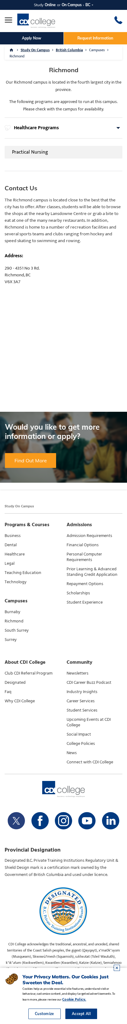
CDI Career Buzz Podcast (89, 682)
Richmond (14, 621)
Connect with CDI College (90, 762)
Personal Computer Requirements (84, 557)
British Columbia (69, 50)
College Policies (81, 743)
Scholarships (78, 593)
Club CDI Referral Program (28, 673)
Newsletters (77, 673)
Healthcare (15, 554)
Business (13, 536)
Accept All (81, 1013)
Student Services (82, 710)
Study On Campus (35, 50)
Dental (11, 545)
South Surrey (17, 630)
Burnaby (12, 612)
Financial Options (83, 545)
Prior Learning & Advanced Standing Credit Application (92, 571)
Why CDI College (20, 701)
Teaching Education (23, 573)
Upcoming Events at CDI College (89, 722)
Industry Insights (82, 692)
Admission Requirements (89, 536)
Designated (15, 682)
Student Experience (85, 602)
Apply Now (31, 38)
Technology (16, 582)
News (72, 753)
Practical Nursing (30, 152)
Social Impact (79, 734)
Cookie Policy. (74, 999)
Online (50, 4)
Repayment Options (85, 584)
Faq (8, 692)
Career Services (81, 701)
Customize (44, 1013)
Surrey (11, 639)
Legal (9, 563)
